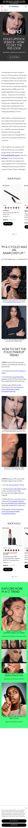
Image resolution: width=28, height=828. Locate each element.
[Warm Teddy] (14, 550)
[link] (14, 618)
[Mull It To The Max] (8, 550)
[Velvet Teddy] (6, 550)
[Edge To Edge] (11, 208)
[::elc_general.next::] (20, 207)
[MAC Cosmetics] (14, 6)
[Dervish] (8, 208)
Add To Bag (8, 223)
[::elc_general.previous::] (3, 207)
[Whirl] (6, 208)
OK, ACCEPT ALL (14, 820)
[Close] (25, 808)
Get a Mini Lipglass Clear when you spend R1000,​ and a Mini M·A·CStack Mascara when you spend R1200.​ (14, 2)
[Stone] (19, 208)
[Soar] (19, 550)
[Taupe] (11, 550)
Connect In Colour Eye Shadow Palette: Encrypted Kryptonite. (13, 511)
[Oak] (14, 208)
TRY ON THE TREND (14, 57)
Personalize (14, 825)
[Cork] (16, 208)
